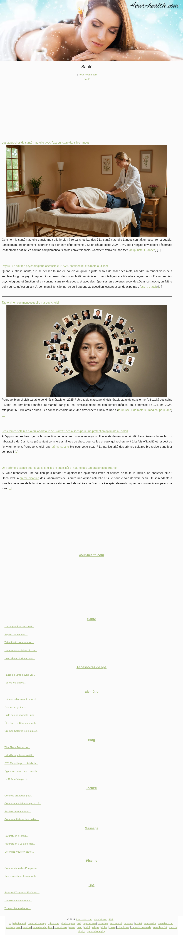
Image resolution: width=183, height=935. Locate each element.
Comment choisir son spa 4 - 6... (22, 803)
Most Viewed (100, 919)
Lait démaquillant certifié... (19, 755)
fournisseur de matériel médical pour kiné (144, 410)
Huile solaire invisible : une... (20, 714)
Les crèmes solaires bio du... (20, 650)
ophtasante (53, 923)
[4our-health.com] (91, 30)
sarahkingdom (13, 927)
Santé (87, 79)
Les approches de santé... (19, 626)
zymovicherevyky (96, 931)
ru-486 (138, 923)
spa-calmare (61, 927)
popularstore (89, 923)
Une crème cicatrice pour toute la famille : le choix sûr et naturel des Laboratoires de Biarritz (59, 467)
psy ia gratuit (149, 286)
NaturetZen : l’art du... (16, 835)
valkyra (95, 927)
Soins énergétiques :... (17, 707)
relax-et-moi (116, 923)
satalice (27, 927)
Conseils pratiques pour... (18, 795)
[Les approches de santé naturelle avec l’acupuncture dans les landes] (87, 191)
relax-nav (128, 923)
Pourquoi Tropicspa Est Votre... (21, 892)
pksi (79, 923)
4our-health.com (88, 74)
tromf (79, 927)
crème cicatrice (29, 478)
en (10, 923)
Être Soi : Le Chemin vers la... (21, 723)
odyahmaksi (19, 923)
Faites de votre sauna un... (19, 674)
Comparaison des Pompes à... (21, 868)
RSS (110, 919)
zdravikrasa (123, 927)
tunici (87, 927)
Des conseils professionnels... (21, 876)
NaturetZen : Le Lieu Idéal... (20, 843)
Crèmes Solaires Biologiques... (21, 730)
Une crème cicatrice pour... (19, 658)
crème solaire (60, 446)
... (159, 250)
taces (72, 927)
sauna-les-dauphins (43, 927)
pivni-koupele (68, 923)
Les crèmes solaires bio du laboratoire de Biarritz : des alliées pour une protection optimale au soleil (65, 431)
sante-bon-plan (165, 923)
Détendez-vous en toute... (19, 851)
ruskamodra (150, 923)
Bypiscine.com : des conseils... (21, 771)
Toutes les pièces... (15, 682)
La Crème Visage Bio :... (18, 779)
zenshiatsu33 (160, 927)
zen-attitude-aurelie (141, 927)
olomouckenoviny (37, 923)
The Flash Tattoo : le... (17, 747)
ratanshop (103, 923)
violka (104, 927)
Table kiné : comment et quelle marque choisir (31, 302)
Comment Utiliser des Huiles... (21, 819)
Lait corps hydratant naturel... (21, 699)
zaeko (112, 927)
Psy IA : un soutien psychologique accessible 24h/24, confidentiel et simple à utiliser (55, 265)
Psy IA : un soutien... (16, 634)
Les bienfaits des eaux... (18, 900)
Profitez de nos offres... (17, 811)
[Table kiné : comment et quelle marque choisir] (87, 351)
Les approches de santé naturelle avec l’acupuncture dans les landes (45, 142)
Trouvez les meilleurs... (17, 908)
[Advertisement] (87, 108)
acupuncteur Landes (142, 250)
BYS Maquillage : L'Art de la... (21, 763)
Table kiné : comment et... (19, 642)
